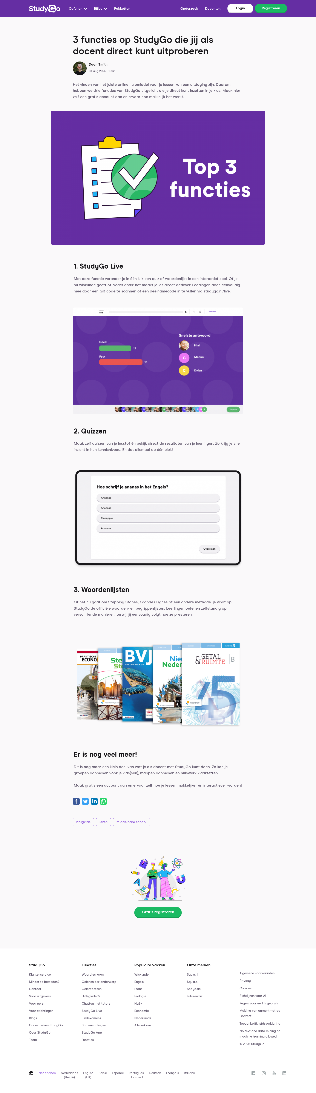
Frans (138, 989)
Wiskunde (141, 974)
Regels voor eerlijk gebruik (258, 1003)
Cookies (245, 988)
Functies (88, 1040)
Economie (141, 1011)
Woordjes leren (93, 974)
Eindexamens (91, 1018)
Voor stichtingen (41, 1011)
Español (118, 1073)
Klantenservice (40, 974)
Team (33, 1040)
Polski (102, 1073)
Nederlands (142, 1018)
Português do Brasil (136, 1075)
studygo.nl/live (217, 291)
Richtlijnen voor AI (252, 996)
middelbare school (132, 822)
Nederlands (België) (69, 1075)
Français (172, 1073)
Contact (35, 989)
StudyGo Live (92, 1011)
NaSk (138, 1003)
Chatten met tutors (96, 1003)
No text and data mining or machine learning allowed (259, 1034)
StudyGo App (92, 1032)
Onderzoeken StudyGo (46, 1025)
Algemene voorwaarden (257, 973)
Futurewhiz (194, 996)
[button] (52, 1000)
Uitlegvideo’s (91, 996)
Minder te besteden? (44, 982)
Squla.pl (192, 982)
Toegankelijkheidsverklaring (259, 1023)
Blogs (33, 1018)
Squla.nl (192, 974)
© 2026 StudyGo (251, 1044)
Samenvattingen (94, 1025)
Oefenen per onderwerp (99, 982)
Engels (139, 982)
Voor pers (36, 1003)
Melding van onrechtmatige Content (259, 1013)
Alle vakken (142, 1025)
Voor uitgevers (40, 996)
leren (103, 822)
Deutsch (155, 1073)
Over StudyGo (40, 1032)
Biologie (140, 996)
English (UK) (88, 1075)
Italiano (189, 1073)
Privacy (245, 980)
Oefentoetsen (91, 989)
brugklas (83, 822)
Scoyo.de (194, 989)
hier (237, 91)
